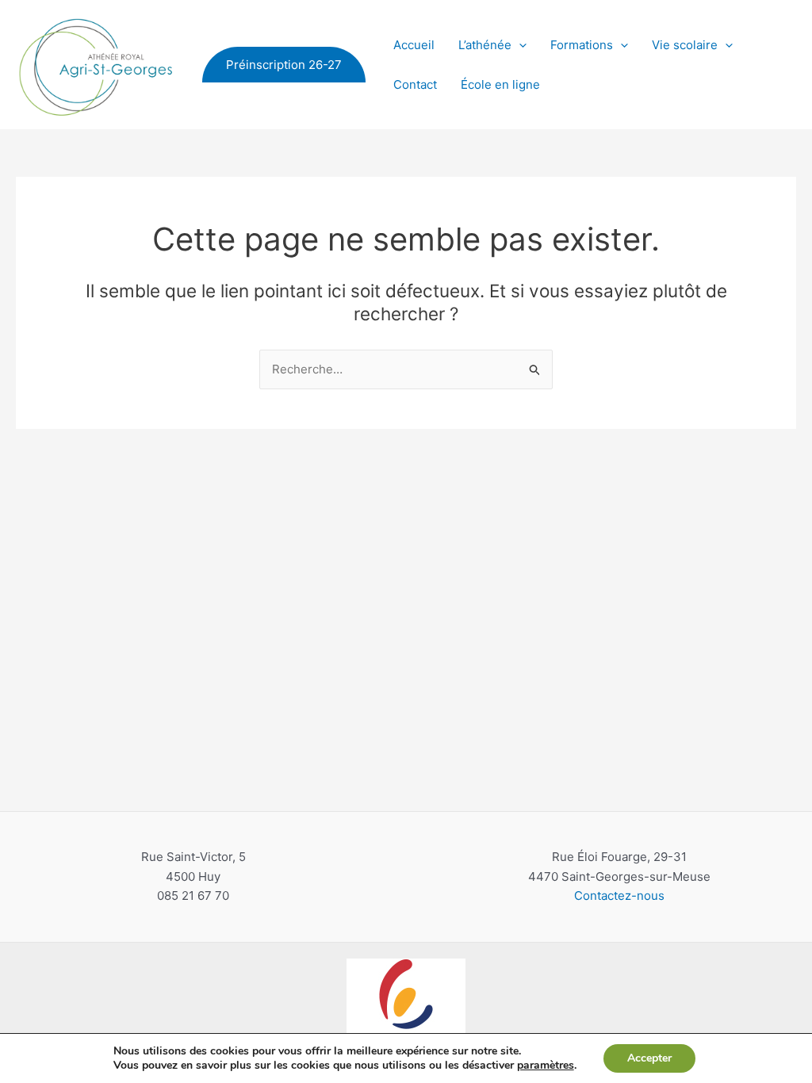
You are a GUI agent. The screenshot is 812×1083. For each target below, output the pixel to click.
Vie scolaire (685, 44)
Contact (415, 84)
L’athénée (484, 44)
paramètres (545, 1065)
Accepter (649, 1058)
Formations (581, 44)
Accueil (414, 44)
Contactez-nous (619, 895)
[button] (284, 64)
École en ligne (500, 84)
